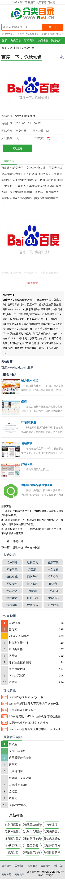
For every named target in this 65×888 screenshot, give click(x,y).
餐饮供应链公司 (52, 839)
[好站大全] (10, 470)
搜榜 (24, 401)
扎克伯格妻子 (52, 831)
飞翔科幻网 (16, 771)
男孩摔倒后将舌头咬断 (52, 846)
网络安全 (12, 584)
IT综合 (53, 584)
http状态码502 (13, 845)
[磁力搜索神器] (10, 386)
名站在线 (26, 443)
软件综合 (32, 605)
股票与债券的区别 (13, 825)
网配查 (13, 656)
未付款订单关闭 (32, 839)
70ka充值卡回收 (19, 636)
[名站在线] (10, 449)
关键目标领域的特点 (52, 853)
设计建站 (12, 598)
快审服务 (32, 865)
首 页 (4, 40)
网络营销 (32, 576)
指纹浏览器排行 (18, 642)
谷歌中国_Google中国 (26, 547)
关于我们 (19, 865)
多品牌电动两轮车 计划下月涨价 (25, 723)
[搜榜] (10, 407)
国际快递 (14, 623)
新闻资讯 (29, 40)
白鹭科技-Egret (18, 785)
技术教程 (32, 584)
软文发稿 (53, 569)
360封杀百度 (48, 33)
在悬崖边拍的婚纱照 (32, 825)
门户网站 (12, 562)
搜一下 (53, 27)
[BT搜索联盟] (10, 428)
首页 (4, 48)
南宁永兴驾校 (17, 675)
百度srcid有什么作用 (13, 33)
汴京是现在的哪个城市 (19, 710)
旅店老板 (32, 845)
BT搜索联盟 (28, 422)
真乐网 (13, 764)
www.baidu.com (25, 116)
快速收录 (56, 40)
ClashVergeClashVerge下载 (22, 697)
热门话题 (43, 40)
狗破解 (13, 744)
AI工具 (32, 569)
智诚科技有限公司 (20, 778)
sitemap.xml (32, 33)
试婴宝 (13, 682)
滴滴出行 (13, 852)
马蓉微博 (51, 824)
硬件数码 (53, 605)
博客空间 (53, 576)
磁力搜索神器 (29, 380)
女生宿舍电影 (32, 831)
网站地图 (19, 874)
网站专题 (6, 874)
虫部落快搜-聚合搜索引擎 (37, 485)
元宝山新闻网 (17, 751)
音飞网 (13, 629)
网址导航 (15, 48)
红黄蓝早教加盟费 (13, 839)
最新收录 (45, 865)
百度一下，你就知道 (21, 57)
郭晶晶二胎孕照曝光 (32, 853)
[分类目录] (32, 14)
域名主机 (32, 598)
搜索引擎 (28, 48)
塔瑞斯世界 (16, 649)
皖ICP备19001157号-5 (51, 873)
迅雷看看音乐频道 (20, 758)
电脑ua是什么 (13, 831)
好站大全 (26, 464)
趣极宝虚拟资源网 (20, 662)
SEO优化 (12, 576)
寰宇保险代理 (17, 669)
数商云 (13, 798)
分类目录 (16, 40)
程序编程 (12, 605)
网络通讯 (53, 598)
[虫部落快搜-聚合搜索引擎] (11, 491)
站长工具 (32, 562)
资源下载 (53, 562)
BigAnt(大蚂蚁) (18, 805)
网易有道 (18, 541)
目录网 (32, 591)
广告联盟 (53, 591)
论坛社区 (12, 591)
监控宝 (13, 791)
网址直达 (17, 148)
